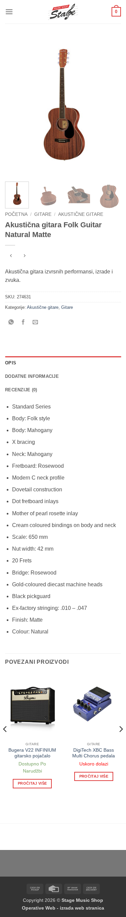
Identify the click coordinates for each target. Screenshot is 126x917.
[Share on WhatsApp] (11, 322)
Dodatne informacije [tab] (32, 376)
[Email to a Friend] (35, 322)
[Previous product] (24, 256)
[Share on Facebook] (23, 322)
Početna (16, 214)
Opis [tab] (10, 362)
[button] (9, 11)
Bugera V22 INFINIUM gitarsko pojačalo (32, 753)
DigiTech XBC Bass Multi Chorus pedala (93, 753)
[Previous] (16, 107)
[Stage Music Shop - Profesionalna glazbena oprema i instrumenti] (63, 12)
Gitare (42, 214)
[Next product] (11, 256)
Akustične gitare (80, 214)
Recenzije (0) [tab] (21, 389)
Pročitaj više (32, 783)
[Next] (110, 107)
